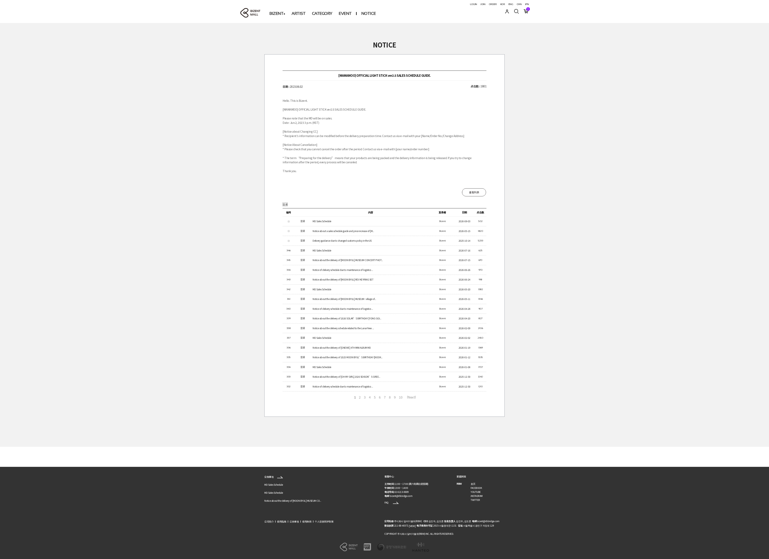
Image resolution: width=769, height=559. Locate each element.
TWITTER (475, 499)
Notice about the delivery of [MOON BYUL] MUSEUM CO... (292, 500)
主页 (473, 483)
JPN (527, 4)
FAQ (386, 502)
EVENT (345, 13)
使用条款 (306, 521)
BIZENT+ (277, 13)
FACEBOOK (476, 487)
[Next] (411, 397)
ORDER (493, 4)
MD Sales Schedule (273, 484)
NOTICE (368, 13)
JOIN (482, 4)
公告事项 (269, 476)
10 (400, 397)
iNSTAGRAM (477, 495)
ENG (510, 4)
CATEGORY (322, 13)
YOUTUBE (476, 491)
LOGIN (473, 4)
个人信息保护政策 (324, 521)
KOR (502, 4)
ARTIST (298, 13)
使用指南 (281, 521)
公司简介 (269, 521)
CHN (519, 4)
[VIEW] (412, 526)
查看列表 (474, 192)
